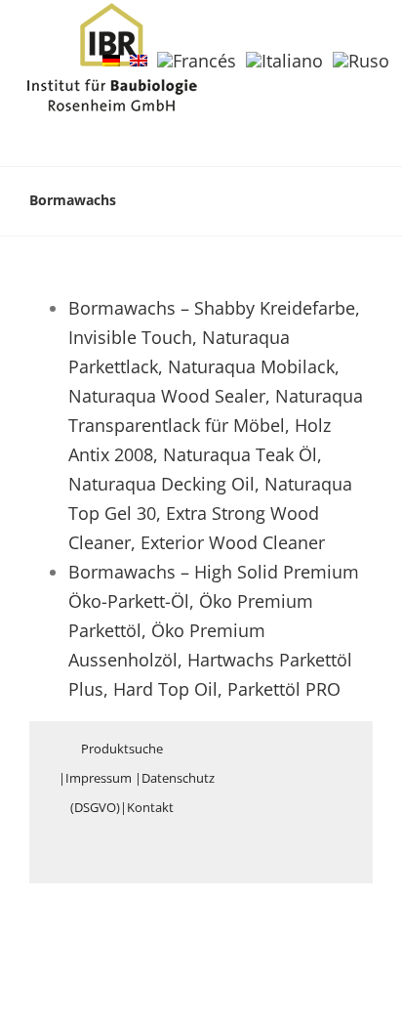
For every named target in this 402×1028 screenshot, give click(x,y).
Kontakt (150, 807)
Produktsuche (122, 748)
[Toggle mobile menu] (365, 32)
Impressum (98, 778)
